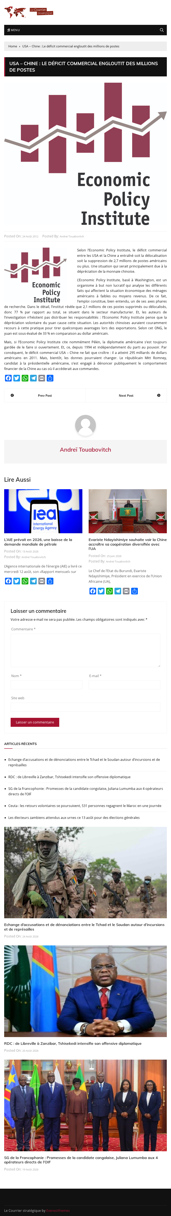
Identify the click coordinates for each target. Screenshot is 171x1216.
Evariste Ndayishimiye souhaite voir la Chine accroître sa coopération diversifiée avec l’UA (128, 544)
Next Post (126, 395)
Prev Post (45, 395)
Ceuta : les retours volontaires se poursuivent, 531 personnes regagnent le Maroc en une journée (84, 805)
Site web (17, 698)
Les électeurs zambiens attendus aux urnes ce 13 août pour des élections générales (74, 817)
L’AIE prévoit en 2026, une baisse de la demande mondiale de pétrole (38, 542)
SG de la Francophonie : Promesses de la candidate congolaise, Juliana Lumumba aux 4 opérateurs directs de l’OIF (85, 791)
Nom (16, 676)
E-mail (95, 676)
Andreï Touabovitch (72, 236)
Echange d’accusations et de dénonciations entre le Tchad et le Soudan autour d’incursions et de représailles (84, 762)
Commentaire (23, 629)
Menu (15, 30)
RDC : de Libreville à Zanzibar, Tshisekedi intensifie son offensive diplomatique (69, 777)
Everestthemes (58, 1210)
